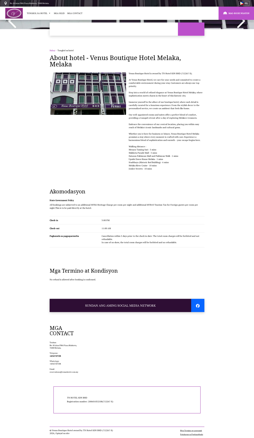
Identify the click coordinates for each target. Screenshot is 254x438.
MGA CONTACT (74, 13)
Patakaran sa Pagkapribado (191, 434)
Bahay (53, 50)
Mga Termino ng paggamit (191, 430)
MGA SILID (59, 13)
